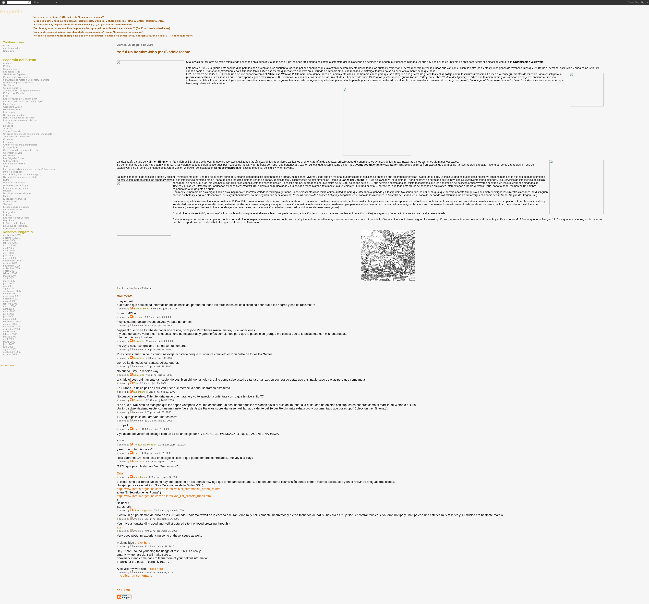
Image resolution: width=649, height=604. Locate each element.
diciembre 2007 (11, 298)
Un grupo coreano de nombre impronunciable (27, 133)
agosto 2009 (10, 349)
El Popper (8, 142)
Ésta (120, 473)
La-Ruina (138, 317)
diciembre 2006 (11, 268)
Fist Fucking (9, 155)
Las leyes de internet (14, 163)
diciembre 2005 (11, 238)
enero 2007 (9, 271)
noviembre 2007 (12, 296)
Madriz (6, 196)
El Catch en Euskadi (14, 223)
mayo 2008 (9, 311)
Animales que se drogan (16, 185)
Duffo (6, 179)
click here (143, 542)
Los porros (9, 112)
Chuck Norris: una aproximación (20, 144)
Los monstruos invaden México (20, 120)
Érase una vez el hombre (16, 188)
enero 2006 (9, 240)
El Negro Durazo (12, 147)
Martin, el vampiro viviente (17, 193)
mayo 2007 (9, 281)
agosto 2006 (10, 258)
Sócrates (8, 128)
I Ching (7, 215)
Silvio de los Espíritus (14, 74)
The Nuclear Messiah (144, 444)
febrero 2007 (10, 273)
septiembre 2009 (12, 352)
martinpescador (11, 48)
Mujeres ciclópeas (12, 171)
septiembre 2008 (12, 321)
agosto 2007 (10, 288)
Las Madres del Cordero (16, 217)
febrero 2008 (10, 304)
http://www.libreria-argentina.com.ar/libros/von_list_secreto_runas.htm (164, 496)
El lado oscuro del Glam (16, 207)
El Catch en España (13, 93)
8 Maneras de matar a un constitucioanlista (26, 79)
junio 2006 (8, 253)
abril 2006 (8, 248)
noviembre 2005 (12, 235)
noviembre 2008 (12, 326)
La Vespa (8, 125)
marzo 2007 (9, 276)
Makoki (7, 190)
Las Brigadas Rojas (13, 158)
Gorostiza (8, 139)
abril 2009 (8, 339)
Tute (135, 383)
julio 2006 (8, 255)
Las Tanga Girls (11, 71)
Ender (136, 429)
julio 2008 (8, 316)
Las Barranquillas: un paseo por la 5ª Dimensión (29, 169)
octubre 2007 (10, 293)
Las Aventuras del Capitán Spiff (20, 98)
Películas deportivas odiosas (18, 82)
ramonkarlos (140, 391)
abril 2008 (8, 309)
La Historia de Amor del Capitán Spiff (23, 101)
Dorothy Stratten (12, 228)
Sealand (7, 204)
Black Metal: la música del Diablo (20, 177)
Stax (5, 166)
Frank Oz (8, 63)
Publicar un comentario (135, 575)
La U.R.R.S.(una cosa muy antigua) (22, 174)
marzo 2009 (9, 336)
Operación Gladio (12, 152)
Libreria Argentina (142, 510)
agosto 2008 (10, 319)
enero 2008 (9, 301)
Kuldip (6, 66)
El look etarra (10, 201)
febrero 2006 (10, 243)
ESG (5, 96)
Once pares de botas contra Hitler (21, 150)
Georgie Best (10, 69)
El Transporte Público (14, 198)
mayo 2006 (9, 250)
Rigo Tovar (9, 220)
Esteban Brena (141, 308)
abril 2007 (8, 278)
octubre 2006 (10, 263)
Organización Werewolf (15, 77)
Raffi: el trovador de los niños (18, 117)
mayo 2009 (9, 342)
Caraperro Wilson (12, 106)
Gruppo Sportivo (12, 88)
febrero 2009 (10, 334)
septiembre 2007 (12, 291)
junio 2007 (8, 283)
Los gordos (9, 212)
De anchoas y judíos (14, 115)
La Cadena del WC (13, 209)
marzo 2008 (9, 306)
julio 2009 (8, 347)
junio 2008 (8, 314)
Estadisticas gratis (7, 365)
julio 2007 (8, 286)
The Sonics (9, 123)
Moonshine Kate (12, 109)
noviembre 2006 (12, 265)
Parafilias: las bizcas (14, 182)
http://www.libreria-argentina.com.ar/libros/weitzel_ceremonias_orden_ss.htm (168, 489)
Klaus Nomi (9, 104)
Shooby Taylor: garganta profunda (21, 90)
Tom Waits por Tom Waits (16, 136)
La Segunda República (15, 225)
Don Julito (138, 341)
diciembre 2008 (11, 329)
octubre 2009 (10, 354)
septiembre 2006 (12, 260)
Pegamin (11, 11)
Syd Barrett (9, 85)
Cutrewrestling (11, 161)
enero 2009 (9, 331)
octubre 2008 (10, 324)
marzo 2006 (9, 245)
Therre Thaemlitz (12, 131)
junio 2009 (8, 344)
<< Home (123, 589)
